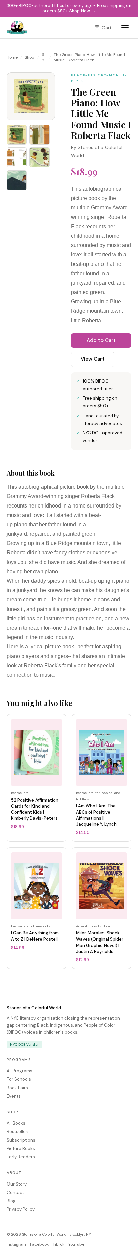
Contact (15, 1192)
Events (14, 1096)
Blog (11, 1201)
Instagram (16, 1244)
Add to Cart (101, 340)
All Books (16, 1123)
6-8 (44, 57)
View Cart (93, 359)
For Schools (19, 1079)
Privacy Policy (21, 1209)
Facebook (39, 1244)
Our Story (17, 1184)
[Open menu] (125, 27)
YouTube (76, 1244)
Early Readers (21, 1157)
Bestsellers (18, 1132)
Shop (29, 57)
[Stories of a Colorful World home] (17, 27)
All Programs (19, 1071)
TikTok (58, 1244)
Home (12, 57)
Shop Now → (82, 11)
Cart (106, 28)
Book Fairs (17, 1088)
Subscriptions (21, 1140)
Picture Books (21, 1148)
